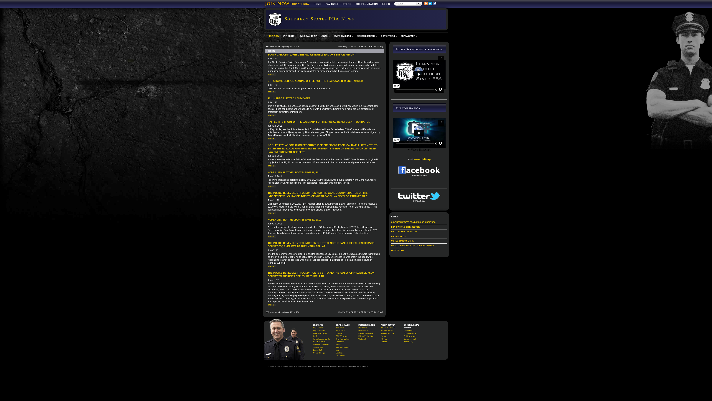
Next (376, 46)
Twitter (338, 344)
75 (355, 46)
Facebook (340, 342)
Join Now (340, 328)
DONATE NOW (300, 4)
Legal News (318, 328)
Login (386, 4)
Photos (384, 339)
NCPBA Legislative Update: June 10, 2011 (294, 219)
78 (365, 46)
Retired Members (365, 333)
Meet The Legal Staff (320, 334)
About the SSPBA (389, 328)
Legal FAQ (317, 350)
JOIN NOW (274, 36)
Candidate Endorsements (410, 332)
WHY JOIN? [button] (289, 36)
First (340, 46)
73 (348, 46)
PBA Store (340, 356)
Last (380, 46)
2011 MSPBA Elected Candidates (289, 98)
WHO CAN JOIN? (308, 36)
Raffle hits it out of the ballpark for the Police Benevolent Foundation (319, 121)
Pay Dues (332, 4)
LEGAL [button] (324, 36)
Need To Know (319, 342)
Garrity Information (321, 344)
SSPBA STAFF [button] (408, 36)
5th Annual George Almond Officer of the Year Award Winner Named (315, 81)
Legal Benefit (319, 331)
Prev (344, 46)
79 (368, 46)
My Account (363, 331)
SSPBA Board (387, 331)
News (383, 336)
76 (358, 46)
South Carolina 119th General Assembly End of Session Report (312, 54)
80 (372, 46)
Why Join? (340, 331)
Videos (384, 342)
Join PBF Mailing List (343, 348)
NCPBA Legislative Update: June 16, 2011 (294, 172)
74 (352, 46)
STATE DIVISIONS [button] (342, 36)
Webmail (362, 339)
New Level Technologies (358, 366)
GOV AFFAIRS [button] (388, 36)
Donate (339, 333)
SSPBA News (341, 336)
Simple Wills (318, 347)
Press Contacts (387, 333)
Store (347, 4)
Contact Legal (319, 353)
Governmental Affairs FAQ (410, 340)
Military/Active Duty (366, 336)
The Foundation (367, 4)
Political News (409, 336)
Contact (339, 353)
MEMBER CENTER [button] (366, 36)
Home (317, 4)
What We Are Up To (321, 339)
